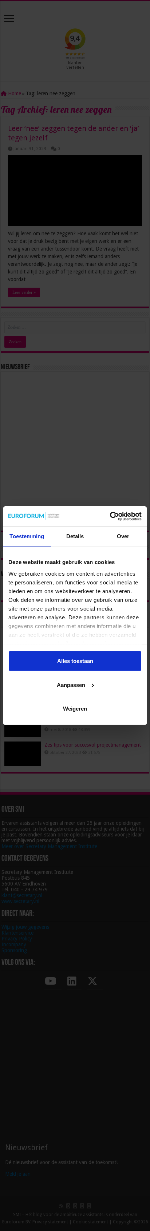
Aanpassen (71, 685)
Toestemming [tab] (26, 536)
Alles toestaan (75, 661)
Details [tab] (75, 536)
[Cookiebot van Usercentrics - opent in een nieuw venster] (110, 516)
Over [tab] (123, 536)
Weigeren (75, 709)
